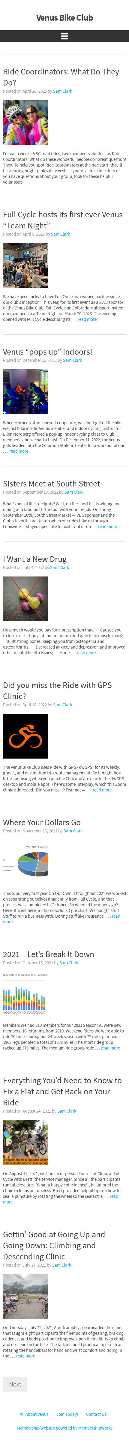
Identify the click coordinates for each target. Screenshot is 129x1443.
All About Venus (34, 1414)
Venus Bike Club (64, 18)
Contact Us (96, 1414)
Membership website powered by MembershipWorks (64, 1428)
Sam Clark (62, 91)
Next (15, 1384)
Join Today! (67, 1414)
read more (87, 319)
